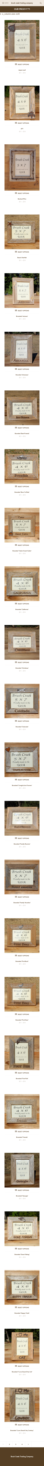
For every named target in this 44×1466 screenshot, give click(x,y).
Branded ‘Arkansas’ (22, 375)
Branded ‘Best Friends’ (22, 433)
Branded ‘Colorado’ (22, 727)
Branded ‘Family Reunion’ (22, 844)
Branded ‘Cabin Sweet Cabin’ (22, 551)
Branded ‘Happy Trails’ (22, 1313)
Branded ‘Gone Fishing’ (22, 1254)
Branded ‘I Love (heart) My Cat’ (22, 1372)
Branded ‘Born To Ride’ (22, 492)
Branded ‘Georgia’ (22, 1196)
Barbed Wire (22, 199)
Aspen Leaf (22, 70)
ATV (22, 129)
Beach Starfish (22, 257)
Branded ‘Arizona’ (22, 316)
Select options (23, 64)
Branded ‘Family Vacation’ (22, 902)
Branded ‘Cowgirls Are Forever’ (22, 785)
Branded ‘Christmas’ (22, 668)
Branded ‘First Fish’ (22, 1078)
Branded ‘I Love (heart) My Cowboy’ (22, 1430)
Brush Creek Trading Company (22, 3)
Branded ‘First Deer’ (22, 1020)
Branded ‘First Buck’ (22, 961)
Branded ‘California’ (22, 609)
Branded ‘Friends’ (22, 1137)
